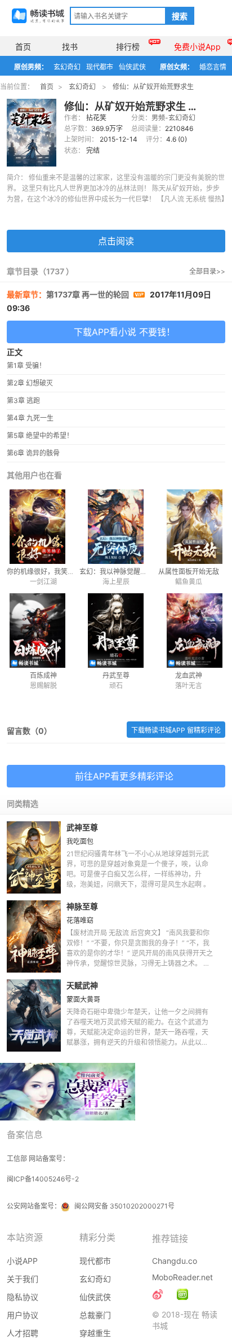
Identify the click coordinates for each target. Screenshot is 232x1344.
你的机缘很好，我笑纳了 (44, 571)
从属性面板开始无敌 (188, 571)
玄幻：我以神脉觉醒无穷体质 (123, 571)
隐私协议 (22, 1297)
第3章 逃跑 (23, 400)
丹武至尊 (116, 675)
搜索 (180, 16)
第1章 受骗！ (26, 365)
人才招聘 (22, 1333)
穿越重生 (95, 1333)
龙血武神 (188, 675)
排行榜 (128, 46)
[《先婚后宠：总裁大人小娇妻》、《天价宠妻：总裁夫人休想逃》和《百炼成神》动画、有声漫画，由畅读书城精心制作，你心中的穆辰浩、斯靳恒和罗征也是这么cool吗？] (182, 1294)
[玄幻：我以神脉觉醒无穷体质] (115, 526)
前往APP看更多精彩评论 (124, 776)
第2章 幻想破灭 (30, 383)
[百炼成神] (43, 630)
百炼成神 (43, 675)
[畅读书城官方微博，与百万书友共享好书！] (157, 1294)
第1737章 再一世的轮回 (88, 294)
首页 (23, 46)
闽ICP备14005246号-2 (43, 1179)
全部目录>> (207, 271)
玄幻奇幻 (67, 67)
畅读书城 (38, 15)
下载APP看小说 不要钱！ (124, 332)
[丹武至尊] (115, 630)
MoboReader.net (182, 1277)
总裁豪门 (95, 1315)
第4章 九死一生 (30, 418)
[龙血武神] (188, 630)
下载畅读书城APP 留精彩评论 (176, 730)
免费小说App (197, 46)
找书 (70, 46)
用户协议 (22, 1315)
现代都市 (99, 67)
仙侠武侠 (132, 67)
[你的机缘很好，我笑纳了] (43, 526)
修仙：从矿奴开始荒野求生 (153, 86)
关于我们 (22, 1279)
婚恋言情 (212, 67)
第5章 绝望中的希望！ (40, 435)
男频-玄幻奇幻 (173, 117)
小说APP (22, 1261)
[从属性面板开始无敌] (188, 526)
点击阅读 (116, 241)
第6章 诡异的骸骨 (33, 453)
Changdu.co (174, 1261)
